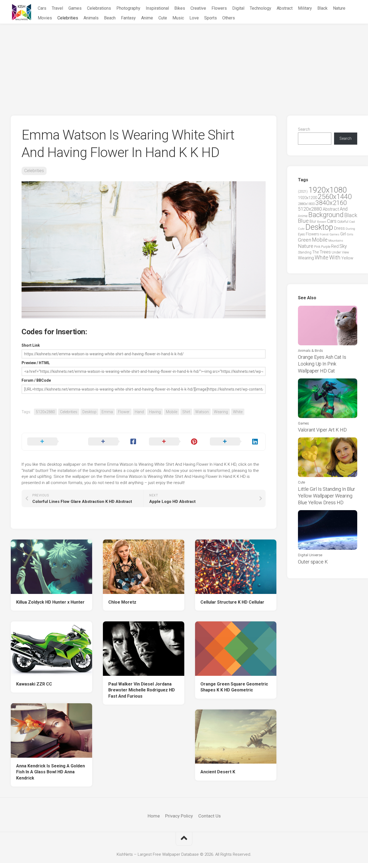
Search (304, 129)
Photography (128, 8)
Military (305, 8)
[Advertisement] (184, 64)
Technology (260, 8)
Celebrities (67, 17)
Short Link (31, 345)
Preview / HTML (36, 363)
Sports (210, 17)
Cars (42, 8)
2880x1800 (306, 204)
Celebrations (99, 8)
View (345, 252)
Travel (57, 8)
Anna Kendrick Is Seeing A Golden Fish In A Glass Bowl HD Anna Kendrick (50, 772)
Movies (45, 17)
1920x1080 (327, 189)
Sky (343, 246)
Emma (107, 412)
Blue (303, 221)
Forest (324, 234)
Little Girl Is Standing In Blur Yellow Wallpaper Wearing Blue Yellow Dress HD (326, 495)
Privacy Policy (179, 816)
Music (178, 17)
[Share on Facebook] (113, 441)
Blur (313, 221)
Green (304, 240)
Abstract (285, 8)
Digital (238, 8)
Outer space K (313, 562)
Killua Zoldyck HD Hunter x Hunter (50, 602)
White (237, 412)
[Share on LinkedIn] (234, 441)
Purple (325, 247)
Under (336, 252)
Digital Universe (310, 555)
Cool (352, 222)
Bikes (179, 8)
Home (154, 816)
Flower (124, 412)
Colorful (342, 222)
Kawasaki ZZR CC (34, 684)
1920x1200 (307, 197)
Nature (339, 8)
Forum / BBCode (36, 380)
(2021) (303, 191)
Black (322, 8)
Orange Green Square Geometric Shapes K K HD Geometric (234, 687)
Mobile (171, 412)
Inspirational (157, 8)
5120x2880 (45, 412)
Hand (139, 412)
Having (155, 412)
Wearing (221, 412)
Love (194, 17)
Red (335, 246)
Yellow (347, 258)
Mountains (335, 240)
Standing (304, 252)
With (335, 257)
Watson (202, 412)
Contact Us (209, 816)
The (315, 252)
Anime (147, 17)
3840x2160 (331, 203)
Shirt (186, 412)
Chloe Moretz (122, 602)
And (344, 209)
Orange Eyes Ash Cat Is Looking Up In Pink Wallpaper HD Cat (322, 363)
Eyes (301, 234)
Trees (325, 252)
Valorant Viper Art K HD (322, 430)
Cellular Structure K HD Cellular (232, 602)
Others (228, 17)
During (350, 229)
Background (325, 215)
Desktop (89, 412)
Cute (162, 17)
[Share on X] (52, 441)
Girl (343, 233)
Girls (350, 234)
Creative (198, 8)
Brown (321, 222)
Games (75, 8)
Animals (91, 17)
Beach (110, 17)
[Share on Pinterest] (174, 441)
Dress (339, 228)
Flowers (219, 8)
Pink (317, 247)
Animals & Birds (310, 351)
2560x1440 (335, 197)
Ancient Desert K (217, 771)
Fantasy (128, 17)
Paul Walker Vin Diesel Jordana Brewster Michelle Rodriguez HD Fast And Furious (141, 690)
